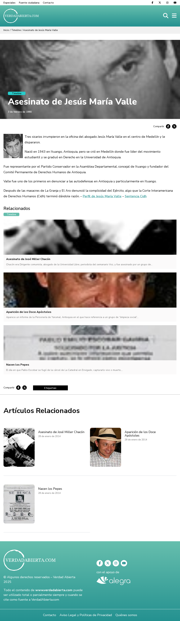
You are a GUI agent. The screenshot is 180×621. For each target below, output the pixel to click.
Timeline (16, 30)
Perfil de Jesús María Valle (102, 196)
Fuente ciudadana (29, 2)
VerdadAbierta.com (45, 599)
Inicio (6, 30)
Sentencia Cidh (136, 196)
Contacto (48, 2)
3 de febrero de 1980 (20, 111)
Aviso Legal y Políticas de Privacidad (86, 615)
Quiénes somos (126, 615)
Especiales (9, 2)
